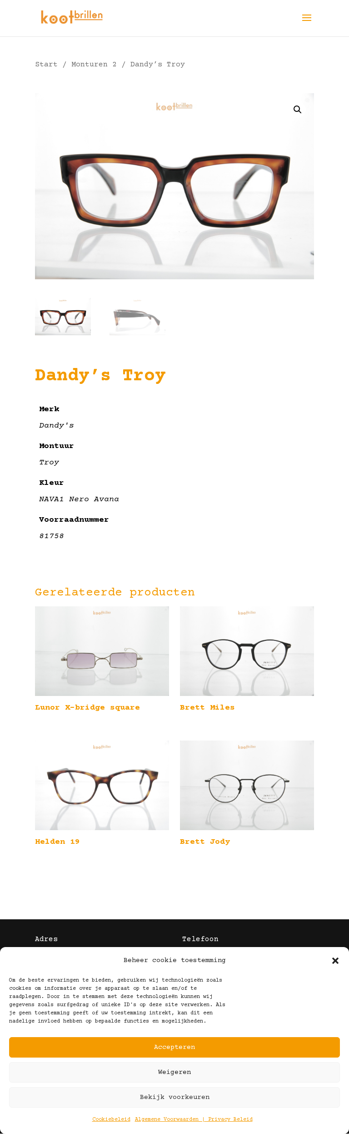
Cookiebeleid (111, 1120)
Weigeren (174, 1072)
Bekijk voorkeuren (174, 1097)
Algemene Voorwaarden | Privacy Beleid (194, 1120)
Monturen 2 (94, 64)
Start (46, 64)
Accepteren (174, 1047)
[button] (335, 960)
